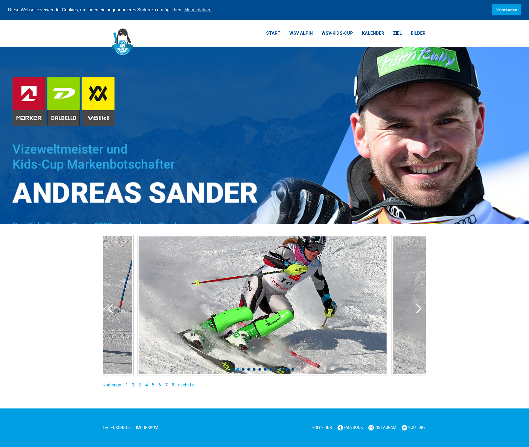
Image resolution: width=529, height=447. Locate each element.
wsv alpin (301, 33)
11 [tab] (287, 369)
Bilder (418, 33)
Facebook (353, 427)
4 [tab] (248, 369)
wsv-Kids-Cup (337, 33)
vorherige (112, 385)
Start (273, 33)
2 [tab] (237, 369)
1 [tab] (232, 369)
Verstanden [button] (506, 10)
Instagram (385, 427)
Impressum (147, 428)
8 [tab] (270, 369)
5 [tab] (254, 369)
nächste (186, 385)
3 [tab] (243, 369)
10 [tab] (281, 369)
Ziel (397, 33)
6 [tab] (259, 369)
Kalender (373, 33)
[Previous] (110, 308)
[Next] (419, 308)
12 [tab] (293, 369)
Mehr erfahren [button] (198, 9)
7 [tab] (265, 369)
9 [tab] (276, 369)
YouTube (416, 427)
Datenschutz (117, 428)
